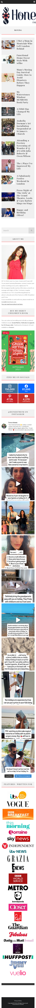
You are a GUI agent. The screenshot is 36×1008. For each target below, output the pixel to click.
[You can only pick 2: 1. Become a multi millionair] (18, 551)
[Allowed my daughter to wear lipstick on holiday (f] (18, 483)
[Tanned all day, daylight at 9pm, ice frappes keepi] (18, 517)
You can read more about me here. (12, 304)
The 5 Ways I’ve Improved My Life (24, 166)
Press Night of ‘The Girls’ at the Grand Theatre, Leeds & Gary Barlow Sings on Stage (24, 197)
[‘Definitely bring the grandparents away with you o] (18, 585)
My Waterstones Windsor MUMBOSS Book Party (23, 97)
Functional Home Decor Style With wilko (23, 59)
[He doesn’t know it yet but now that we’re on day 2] (18, 756)
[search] (31, 230)
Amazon (11, 327)
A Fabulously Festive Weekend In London (23, 179)
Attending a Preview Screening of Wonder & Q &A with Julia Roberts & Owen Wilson (24, 148)
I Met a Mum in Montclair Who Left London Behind (24, 44)
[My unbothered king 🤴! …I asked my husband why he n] (18, 449)
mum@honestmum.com (9, 302)
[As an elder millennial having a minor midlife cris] (18, 654)
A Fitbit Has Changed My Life (23, 111)
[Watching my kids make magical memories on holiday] (18, 722)
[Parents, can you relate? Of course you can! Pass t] (18, 688)
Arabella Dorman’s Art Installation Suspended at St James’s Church (24, 127)
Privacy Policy (18, 1000)
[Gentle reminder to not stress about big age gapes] (18, 619)
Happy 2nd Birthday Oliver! (22, 212)
